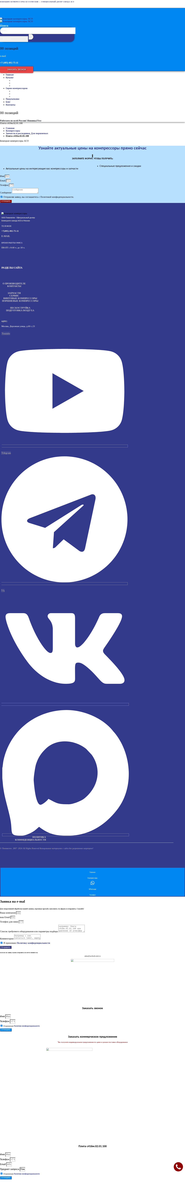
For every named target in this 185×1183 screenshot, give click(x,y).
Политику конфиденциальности (33, 943)
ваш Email (5, 917)
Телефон (4, 185)
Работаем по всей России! (13, 120)
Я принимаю (26, 943)
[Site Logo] (16, 20)
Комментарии (7, 938)
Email (3, 180)
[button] (38, 38)
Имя (2, 176)
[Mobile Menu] (3, 9)
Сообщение (6, 192)
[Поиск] (31, 37)
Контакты (10, 105)
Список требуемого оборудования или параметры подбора (29, 931)
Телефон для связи (9, 921)
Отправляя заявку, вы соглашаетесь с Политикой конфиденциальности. (38, 197)
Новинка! (34, 120)
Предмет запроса (10, 1169)
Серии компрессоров (16, 88)
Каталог (10, 78)
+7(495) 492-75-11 (10, 231)
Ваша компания (8, 913)
